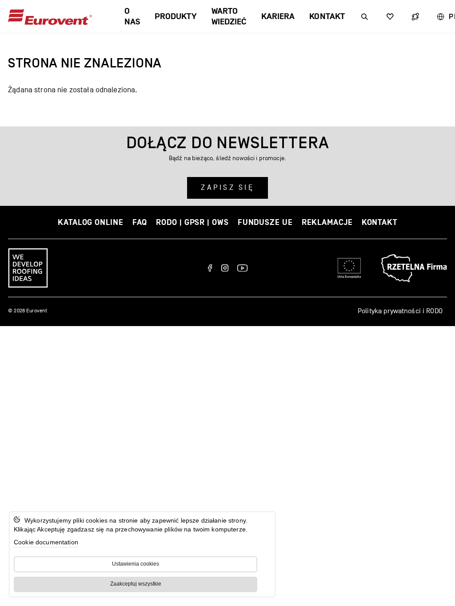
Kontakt (326, 16)
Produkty (176, 16)
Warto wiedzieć (229, 17)
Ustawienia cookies (135, 564)
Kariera (278, 16)
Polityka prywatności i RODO (400, 311)
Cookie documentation (46, 542)
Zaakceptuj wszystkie (135, 584)
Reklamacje (327, 222)
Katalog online (91, 222)
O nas (132, 17)
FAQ (140, 222)
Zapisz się (227, 187)
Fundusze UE (265, 222)
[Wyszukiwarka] (364, 16)
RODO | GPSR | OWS (192, 222)
